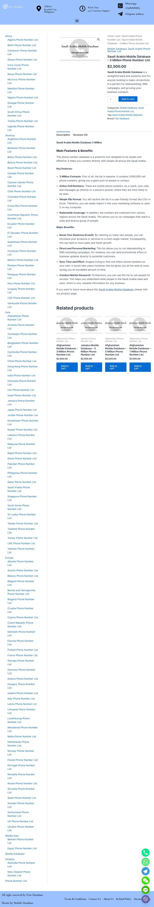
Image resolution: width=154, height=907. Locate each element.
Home (110, 36)
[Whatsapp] (146, 862)
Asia (118, 36)
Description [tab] (63, 134)
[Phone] (146, 852)
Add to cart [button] (65, 367)
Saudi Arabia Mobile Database (127, 115)
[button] (77, 20)
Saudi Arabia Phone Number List (128, 50)
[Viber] (146, 899)
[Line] (146, 890)
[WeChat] (146, 880)
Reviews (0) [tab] (80, 134)
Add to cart (128, 98)
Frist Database (122, 118)
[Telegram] (146, 871)
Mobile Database (117, 48)
